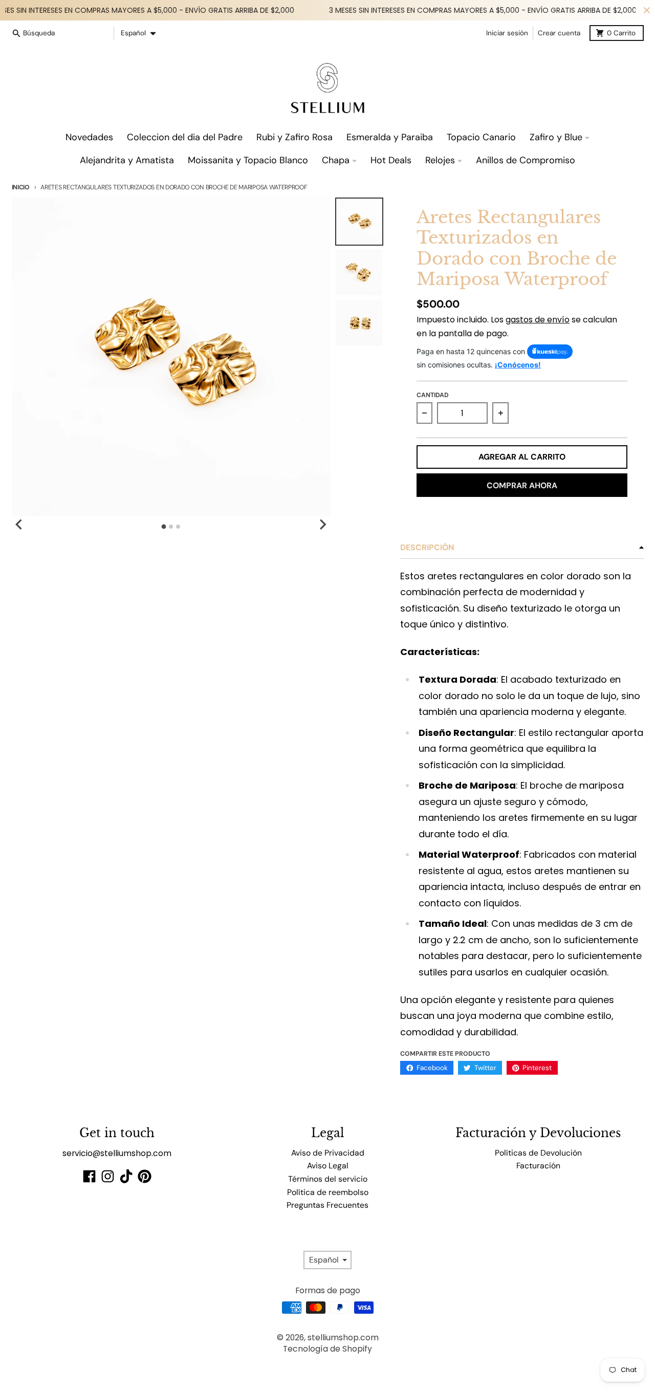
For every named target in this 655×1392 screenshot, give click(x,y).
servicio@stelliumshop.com (116, 1153)
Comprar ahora (522, 485)
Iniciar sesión (507, 33)
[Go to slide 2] (171, 527)
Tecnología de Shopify (327, 1349)
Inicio (21, 187)
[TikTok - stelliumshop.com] (126, 1176)
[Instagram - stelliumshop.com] (108, 1176)
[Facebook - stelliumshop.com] (89, 1176)
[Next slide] (322, 524)
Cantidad (433, 395)
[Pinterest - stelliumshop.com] (144, 1176)
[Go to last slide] (20, 524)
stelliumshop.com (343, 1337)
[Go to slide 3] (178, 527)
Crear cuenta (559, 33)
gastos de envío (538, 319)
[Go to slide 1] (164, 526)
